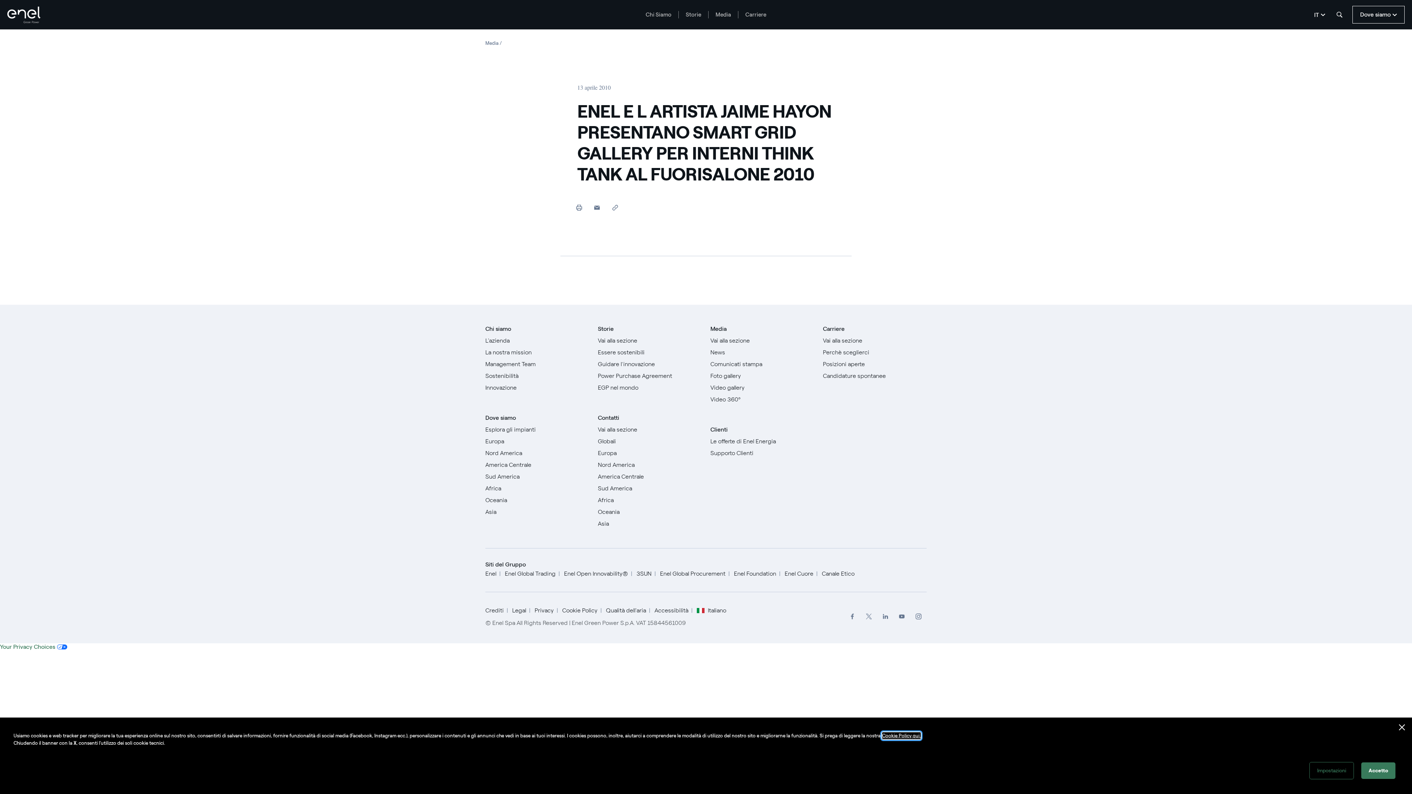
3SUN (644, 573)
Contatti (608, 417)
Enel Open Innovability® (596, 573)
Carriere (755, 14)
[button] (597, 207)
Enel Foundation (755, 573)
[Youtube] (902, 616)
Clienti (719, 429)
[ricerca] (1339, 14)
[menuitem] (852, 616)
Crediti (494, 610)
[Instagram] (918, 616)
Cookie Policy (580, 610)
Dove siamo (500, 417)
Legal (519, 610)
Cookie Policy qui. (901, 735)
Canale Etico (838, 573)
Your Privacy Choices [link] (27, 646)
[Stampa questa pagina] (579, 207)
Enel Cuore (799, 573)
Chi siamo (498, 328)
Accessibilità (671, 610)
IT (1316, 14)
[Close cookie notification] (1402, 727)
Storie (693, 14)
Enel (490, 573)
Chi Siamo (658, 14)
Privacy (544, 610)
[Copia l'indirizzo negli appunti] (615, 207)
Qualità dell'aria (626, 610)
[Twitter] (868, 616)
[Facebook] (852, 616)
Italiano (676, 585)
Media (723, 14)
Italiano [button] (717, 610)
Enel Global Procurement (692, 573)
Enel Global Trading (530, 573)
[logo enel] (23, 15)
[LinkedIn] (885, 616)
